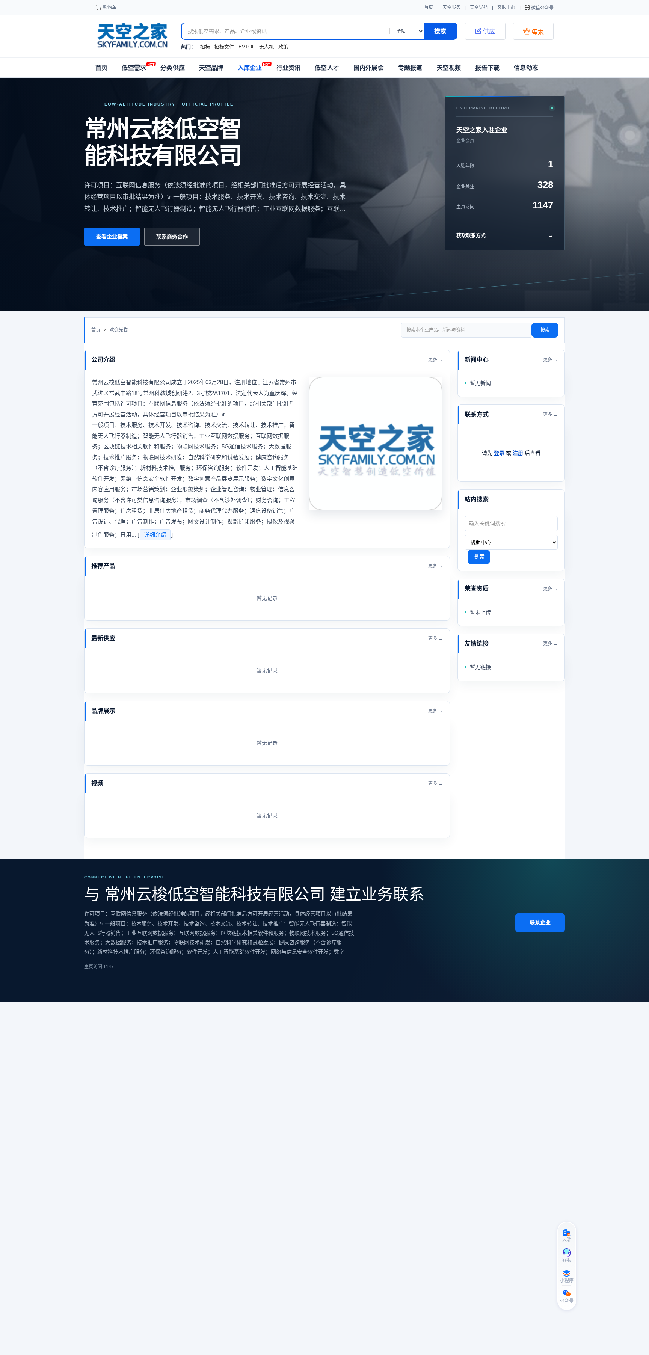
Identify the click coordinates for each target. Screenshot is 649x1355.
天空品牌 (211, 68)
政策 (283, 47)
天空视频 (449, 68)
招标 (205, 47)
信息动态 (526, 68)
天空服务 (451, 7)
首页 (428, 7)
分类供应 (172, 68)
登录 (499, 453)
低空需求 (134, 68)
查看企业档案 (112, 237)
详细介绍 (155, 534)
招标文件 (224, 47)
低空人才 (327, 68)
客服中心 (506, 7)
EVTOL (246, 47)
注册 (518, 453)
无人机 (266, 47)
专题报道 (410, 68)
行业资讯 (288, 68)
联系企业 (540, 922)
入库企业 (250, 68)
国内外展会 (368, 68)
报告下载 (487, 68)
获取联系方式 (504, 235)
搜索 (544, 330)
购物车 (109, 7)
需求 (533, 31)
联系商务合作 (172, 237)
